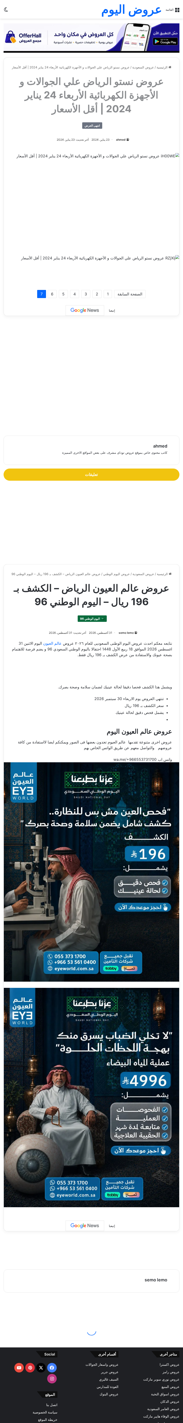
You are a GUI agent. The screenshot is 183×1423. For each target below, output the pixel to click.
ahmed (121, 139)
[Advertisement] (91, 203)
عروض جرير (109, 1372)
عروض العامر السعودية (163, 1409)
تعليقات (91, 474)
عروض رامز (171, 1372)
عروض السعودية (143, 67)
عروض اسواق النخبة (165, 1394)
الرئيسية (162, 67)
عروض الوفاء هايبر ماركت (161, 1416)
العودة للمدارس (107, 1387)
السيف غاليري (108, 1379)
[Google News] (85, 310)
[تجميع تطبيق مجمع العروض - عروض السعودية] (91, 38)
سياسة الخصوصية (45, 1412)
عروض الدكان (169, 1401)
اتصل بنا (51, 1405)
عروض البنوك (109, 1394)
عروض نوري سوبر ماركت (161, 1379)
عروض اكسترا (169, 1364)
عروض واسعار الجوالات (102, 1364)
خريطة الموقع (47, 1420)
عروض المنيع (170, 1387)
